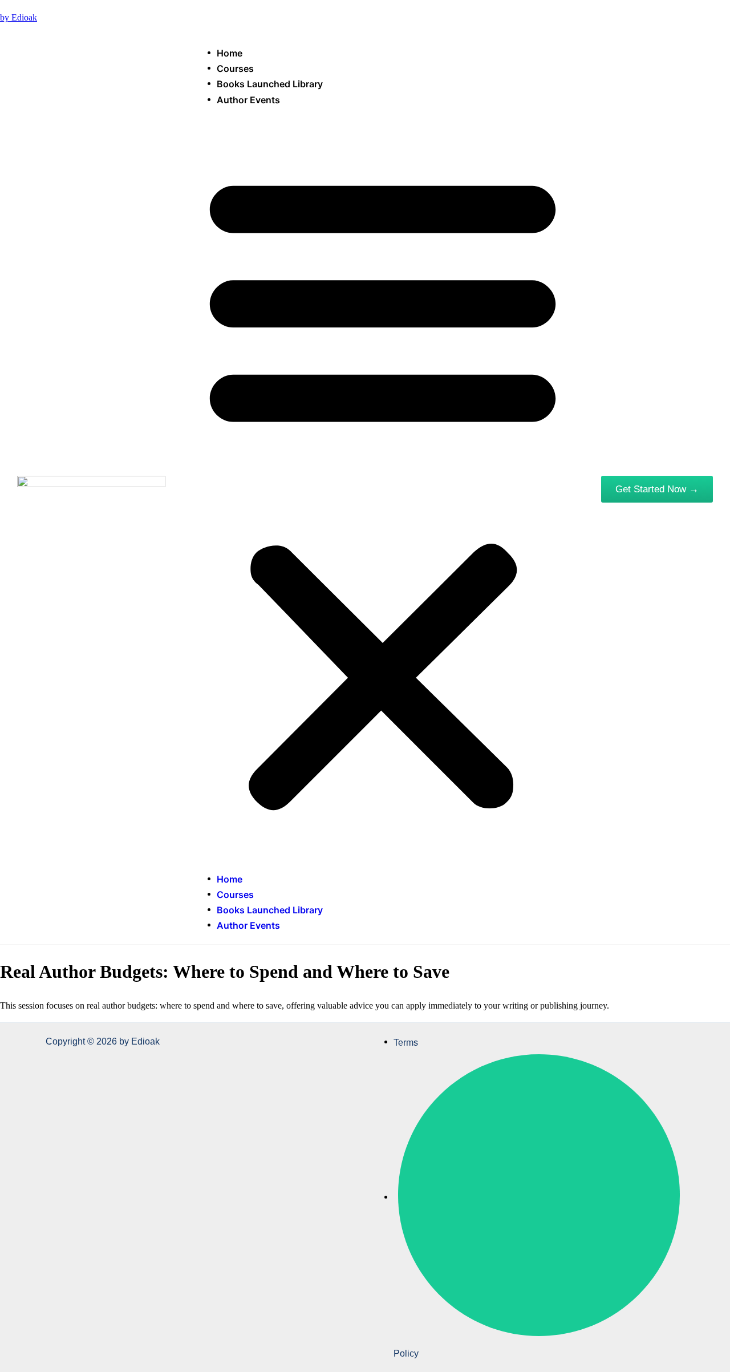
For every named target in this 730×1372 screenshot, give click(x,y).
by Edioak (18, 17)
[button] (382, 489)
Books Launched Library (270, 84)
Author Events (248, 99)
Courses (235, 68)
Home (229, 53)
